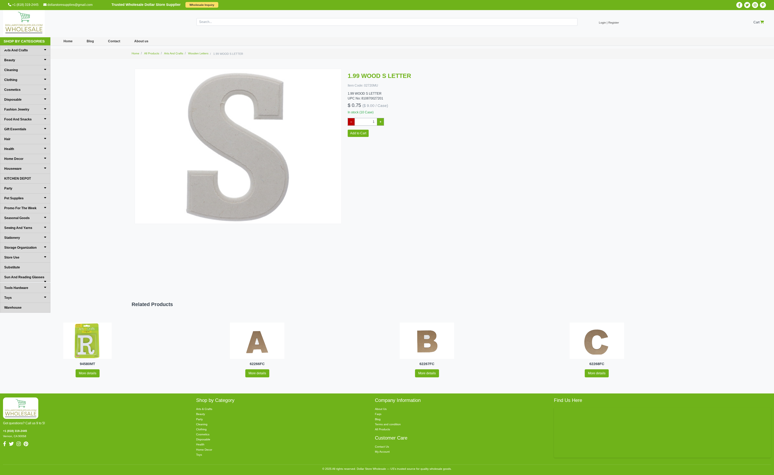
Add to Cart (358, 133)
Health (9, 149)
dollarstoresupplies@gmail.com (70, 4)
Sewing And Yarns (18, 228)
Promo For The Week (20, 208)
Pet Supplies (14, 198)
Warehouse (13, 307)
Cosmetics (12, 89)
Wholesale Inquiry (201, 4)
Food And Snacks (18, 119)
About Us (381, 409)
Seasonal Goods (17, 218)
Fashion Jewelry (16, 109)
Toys (8, 297)
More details (87, 373)
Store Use (11, 257)
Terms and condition (388, 424)
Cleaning (11, 70)
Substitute (12, 267)
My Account (382, 451)
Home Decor (13, 158)
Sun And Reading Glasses (24, 277)
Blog (90, 41)
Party (8, 188)
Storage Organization (20, 247)
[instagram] (755, 5)
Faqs (378, 414)
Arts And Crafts (16, 50)
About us (141, 41)
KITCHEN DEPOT (17, 178)
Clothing (10, 80)
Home (68, 41)
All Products (382, 429)
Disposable (13, 99)
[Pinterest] (763, 5)
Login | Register (609, 22)
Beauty (9, 60)
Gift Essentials (15, 129)
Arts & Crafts (204, 409)
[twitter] (747, 5)
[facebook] (739, 5)
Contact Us (382, 446)
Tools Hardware (16, 288)
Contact (114, 41)
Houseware (13, 168)
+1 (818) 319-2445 (25, 4)
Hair (7, 139)
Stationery (12, 237)
